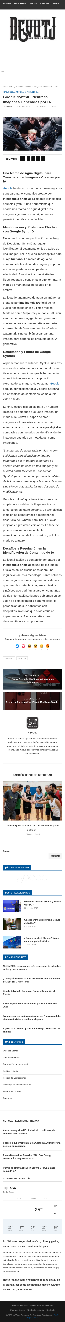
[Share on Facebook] (22, 158)
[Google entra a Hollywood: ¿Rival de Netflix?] (12, 924)
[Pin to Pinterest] (33, 158)
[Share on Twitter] (28, 158)
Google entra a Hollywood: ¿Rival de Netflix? (42, 921)
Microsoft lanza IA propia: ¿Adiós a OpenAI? (42, 903)
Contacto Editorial (11, 1057)
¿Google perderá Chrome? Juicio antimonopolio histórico (41, 939)
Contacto (57, 4)
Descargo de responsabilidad (17, 1084)
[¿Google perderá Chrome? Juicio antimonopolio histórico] (12, 942)
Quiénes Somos (10, 1051)
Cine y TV (33, 4)
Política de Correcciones (14, 1078)
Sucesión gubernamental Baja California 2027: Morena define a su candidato (31, 1144)
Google (8, 188)
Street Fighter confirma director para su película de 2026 (30, 1005)
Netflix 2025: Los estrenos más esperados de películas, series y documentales (32, 967)
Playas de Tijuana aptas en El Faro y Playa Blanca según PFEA (29, 1169)
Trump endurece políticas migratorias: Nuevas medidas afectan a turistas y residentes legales (32, 1017)
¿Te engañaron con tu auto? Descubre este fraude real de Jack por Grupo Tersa (31, 980)
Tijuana (7, 4)
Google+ (9, 658)
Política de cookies (12, 1091)
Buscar (6, 851)
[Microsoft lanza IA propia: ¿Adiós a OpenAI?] (12, 906)
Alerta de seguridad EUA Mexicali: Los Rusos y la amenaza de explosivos (29, 1132)
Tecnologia (20, 4)
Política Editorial (10, 1071)
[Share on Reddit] (38, 158)
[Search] (61, 72)
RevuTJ (8, 106)
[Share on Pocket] (43, 158)
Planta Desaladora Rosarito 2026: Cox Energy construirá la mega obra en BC (27, 1157)
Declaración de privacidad (15, 1064)
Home (5, 86)
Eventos (44, 4)
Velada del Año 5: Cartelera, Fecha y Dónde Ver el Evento (29, 992)
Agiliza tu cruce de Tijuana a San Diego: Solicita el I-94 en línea (31, 1030)
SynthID (22, 658)
